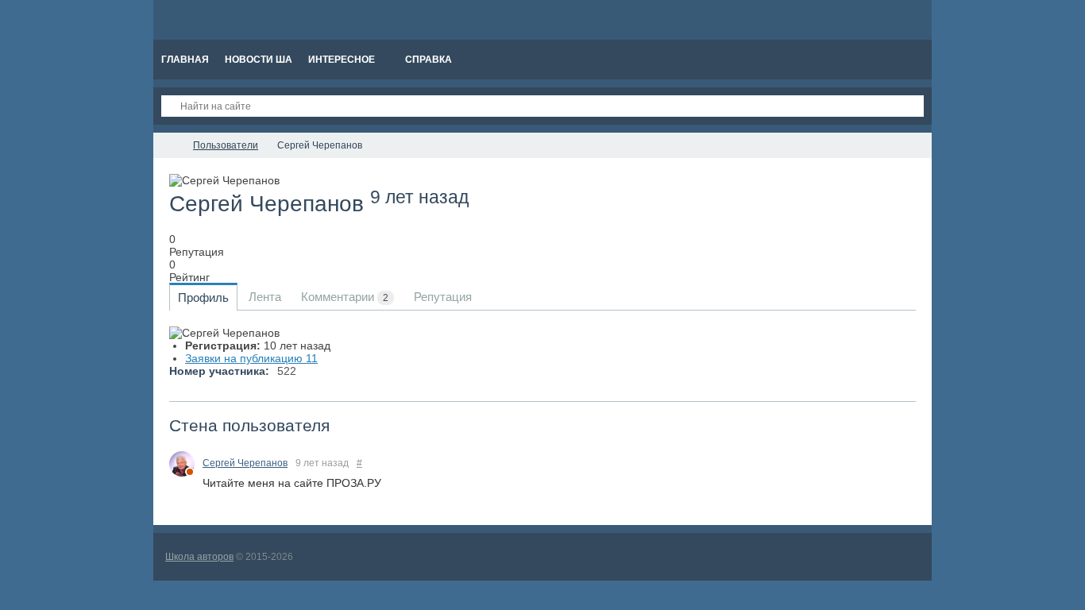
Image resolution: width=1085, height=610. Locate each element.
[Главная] (167, 145)
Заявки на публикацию (251, 358)
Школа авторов (199, 556)
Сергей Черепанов (245, 463)
